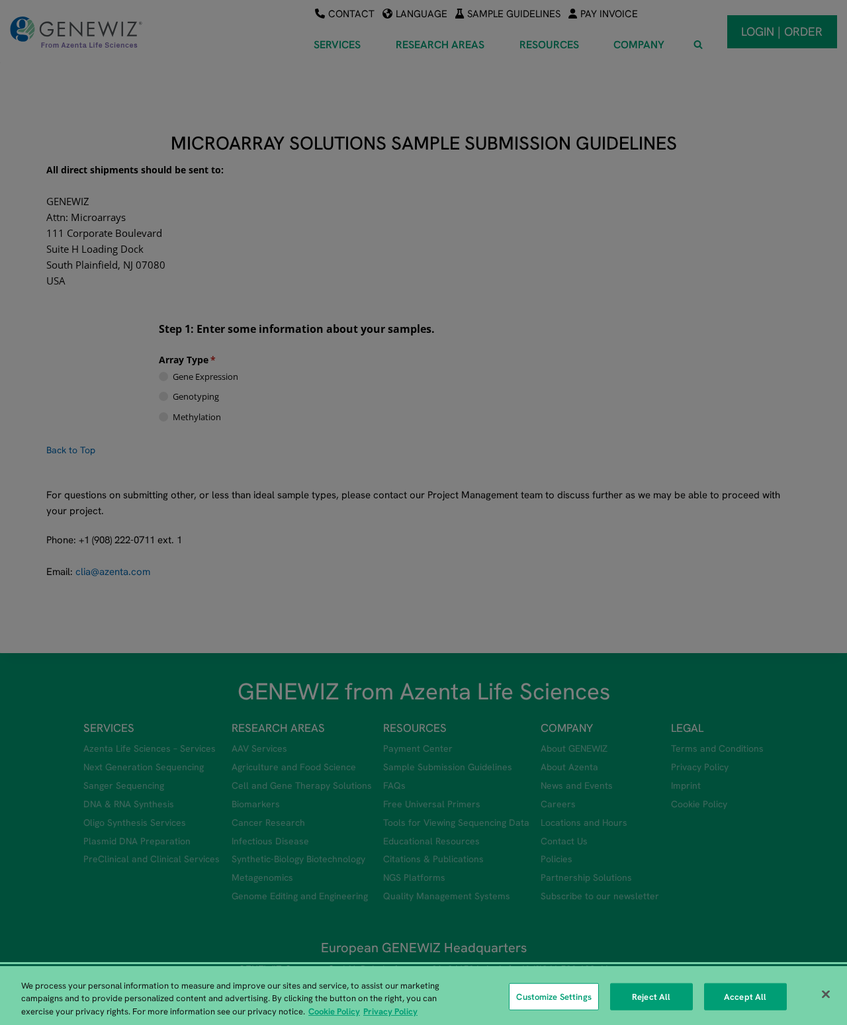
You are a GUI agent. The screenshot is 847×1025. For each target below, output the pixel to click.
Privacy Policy (390, 1011)
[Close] (825, 993)
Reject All (651, 996)
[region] (423, 995)
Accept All (745, 996)
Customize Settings (553, 996)
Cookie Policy (334, 1011)
